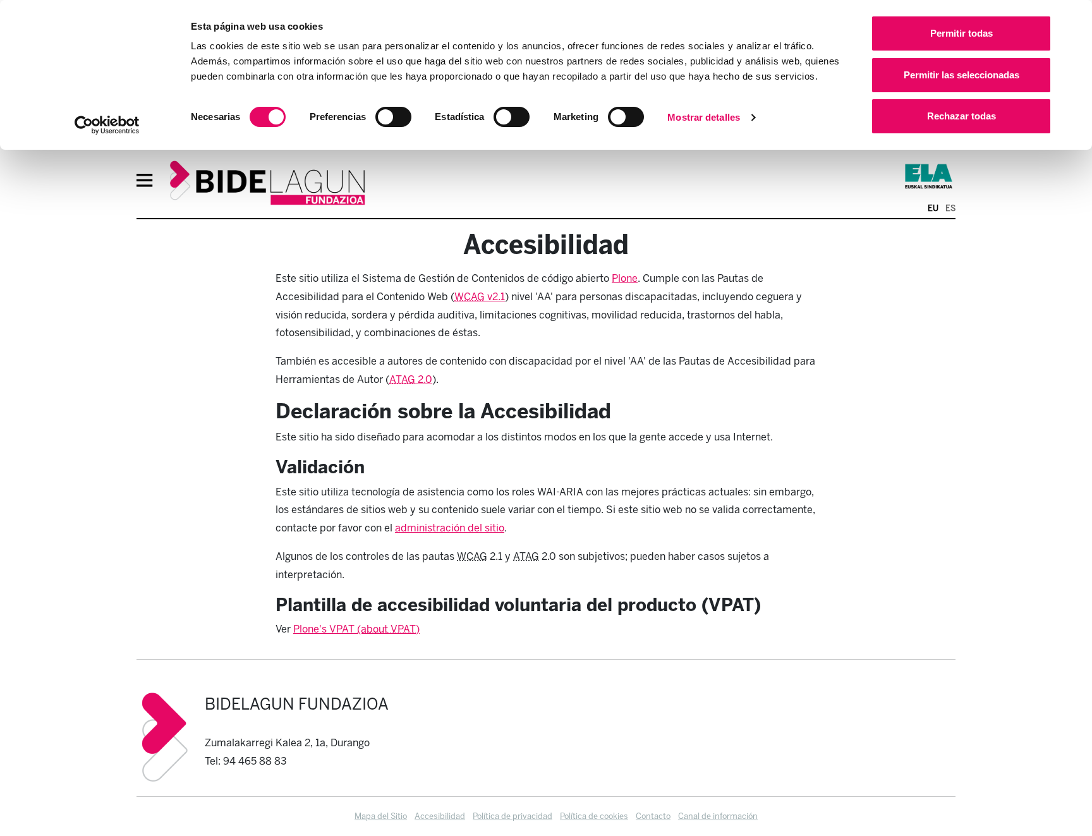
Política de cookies (594, 816)
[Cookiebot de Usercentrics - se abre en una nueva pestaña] (107, 125)
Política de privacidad (512, 816)
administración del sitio (449, 528)
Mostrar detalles (703, 117)
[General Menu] (148, 182)
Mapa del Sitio (381, 816)
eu (933, 208)
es (950, 208)
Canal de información (718, 816)
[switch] (393, 117)
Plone (625, 278)
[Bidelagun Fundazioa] (267, 184)
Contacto (653, 816)
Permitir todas (961, 33)
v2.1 (479, 297)
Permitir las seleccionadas (961, 75)
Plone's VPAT (325, 629)
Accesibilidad (440, 816)
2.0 (410, 379)
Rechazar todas (961, 116)
